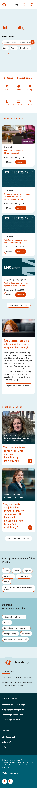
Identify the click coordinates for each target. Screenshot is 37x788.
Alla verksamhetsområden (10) (15, 639)
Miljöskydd (26, 634)
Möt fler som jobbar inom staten (18, 538)
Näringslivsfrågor (10, 634)
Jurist (6, 570)
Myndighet (24, 48)
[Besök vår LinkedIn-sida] (10, 781)
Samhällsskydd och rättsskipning (16, 628)
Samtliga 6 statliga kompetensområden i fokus (18, 588)
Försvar (7, 622)
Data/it (6, 582)
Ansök (19, 162)
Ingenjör (27, 570)
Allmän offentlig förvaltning (14, 617)
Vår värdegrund (8, 737)
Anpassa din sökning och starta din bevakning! (17, 387)
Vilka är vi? (6, 742)
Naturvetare (8, 576)
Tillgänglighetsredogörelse (13, 710)
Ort (4, 48)
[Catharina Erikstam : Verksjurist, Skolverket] (30, 527)
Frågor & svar (7, 747)
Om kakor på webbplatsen (12, 714)
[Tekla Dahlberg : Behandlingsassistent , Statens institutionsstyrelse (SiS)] (30, 461)
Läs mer (9, 162)
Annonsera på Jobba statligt (13, 705)
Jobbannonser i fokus (12, 119)
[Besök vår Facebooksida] (4, 781)
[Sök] (32, 42)
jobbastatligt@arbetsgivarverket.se (20, 677)
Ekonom (16, 570)
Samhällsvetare (24, 576)
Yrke (12, 48)
